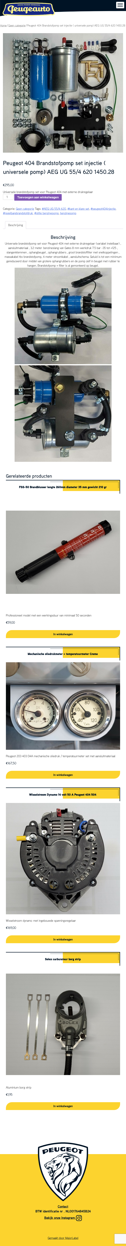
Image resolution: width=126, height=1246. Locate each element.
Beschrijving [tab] (15, 225)
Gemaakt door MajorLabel (63, 1238)
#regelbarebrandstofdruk (18, 213)
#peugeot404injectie (103, 208)
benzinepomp (68, 213)
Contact (63, 1206)
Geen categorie (16, 25)
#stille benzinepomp (46, 213)
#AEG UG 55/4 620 (54, 208)
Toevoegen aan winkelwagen (38, 197)
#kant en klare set (78, 208)
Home (3, 25)
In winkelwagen (63, 634)
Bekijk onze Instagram (60, 1218)
